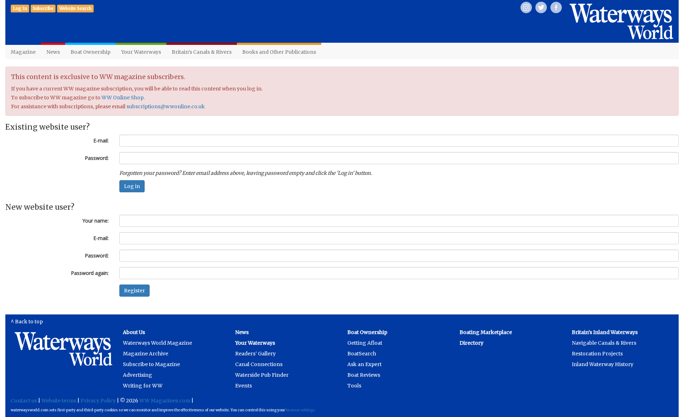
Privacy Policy (98, 400)
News (53, 52)
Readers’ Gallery (255, 353)
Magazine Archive (145, 353)
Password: (97, 158)
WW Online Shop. (123, 97)
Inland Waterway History (602, 364)
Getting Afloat (364, 343)
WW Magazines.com (164, 400)
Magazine (23, 52)
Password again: (90, 273)
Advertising (137, 375)
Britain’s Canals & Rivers (202, 52)
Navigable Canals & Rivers (604, 343)
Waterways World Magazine (157, 343)
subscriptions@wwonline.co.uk (165, 106)
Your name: (95, 220)
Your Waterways (141, 52)
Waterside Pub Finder (262, 375)
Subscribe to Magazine (151, 364)
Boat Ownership (90, 52)
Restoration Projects (597, 353)
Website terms (58, 400)
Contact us (24, 400)
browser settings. (301, 410)
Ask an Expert (364, 364)
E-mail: (101, 140)
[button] (43, 8)
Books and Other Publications (279, 52)
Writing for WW (142, 385)
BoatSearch (361, 353)
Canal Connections (259, 364)
